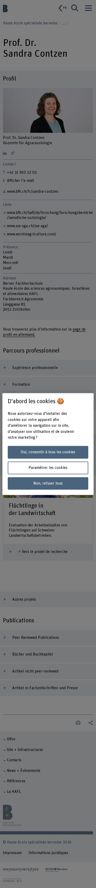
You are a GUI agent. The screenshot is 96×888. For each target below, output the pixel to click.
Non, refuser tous (48, 483)
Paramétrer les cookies (48, 468)
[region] (48, 444)
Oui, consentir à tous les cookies (48, 452)
